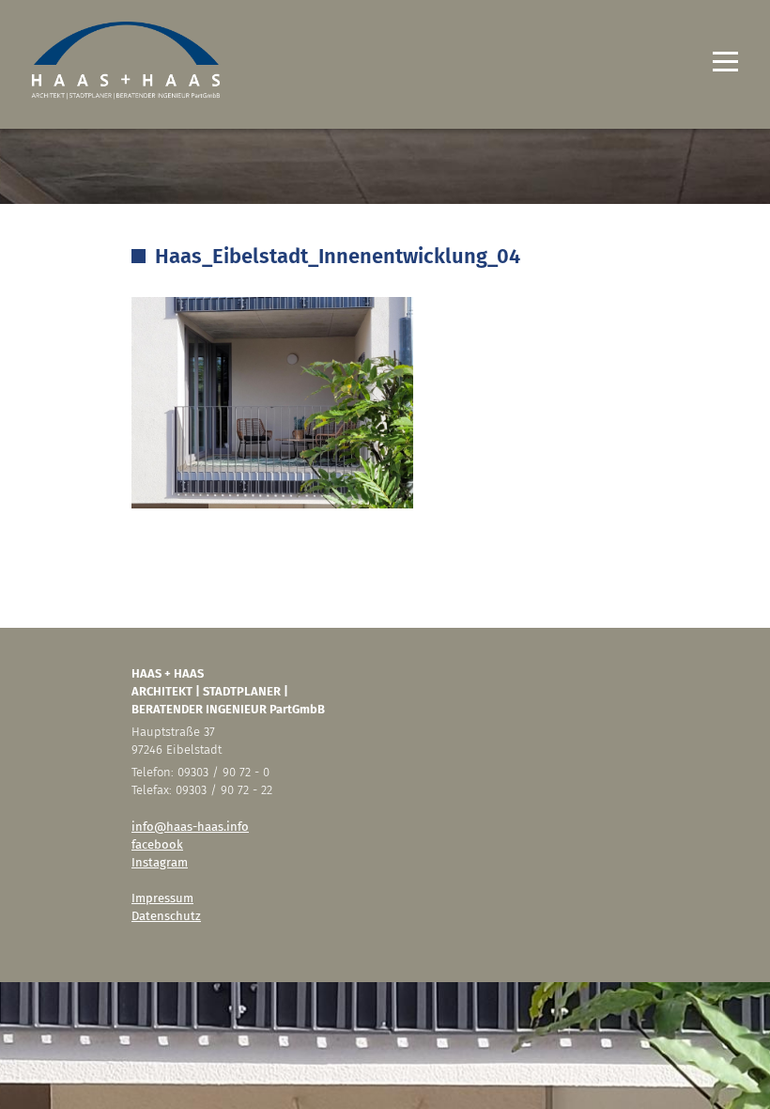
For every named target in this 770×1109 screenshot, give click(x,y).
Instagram (159, 862)
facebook (157, 844)
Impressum (162, 898)
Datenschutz (166, 916)
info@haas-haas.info (190, 827)
